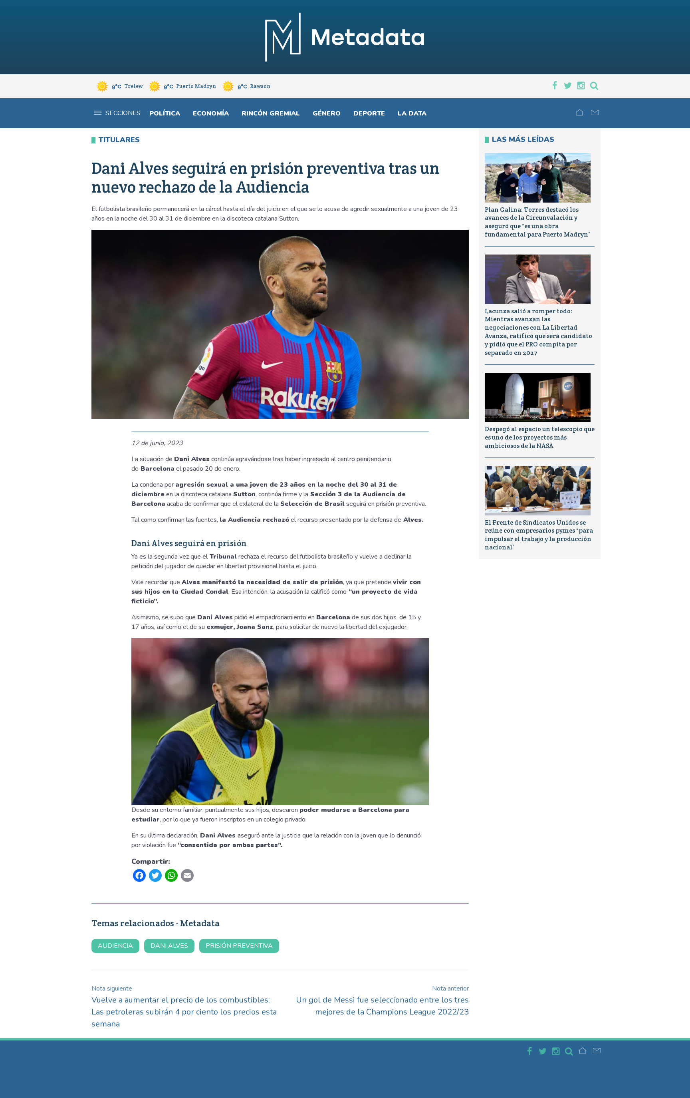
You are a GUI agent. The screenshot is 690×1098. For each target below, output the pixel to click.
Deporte (369, 113)
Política (164, 113)
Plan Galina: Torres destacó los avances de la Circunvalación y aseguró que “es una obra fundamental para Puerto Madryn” (538, 222)
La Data (412, 113)
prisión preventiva (239, 945)
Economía (211, 113)
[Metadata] (345, 37)
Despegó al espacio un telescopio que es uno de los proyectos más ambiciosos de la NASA (540, 437)
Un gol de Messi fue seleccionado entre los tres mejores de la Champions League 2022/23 (382, 1000)
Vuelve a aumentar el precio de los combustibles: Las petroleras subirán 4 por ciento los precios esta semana (184, 1006)
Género (327, 113)
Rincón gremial (271, 113)
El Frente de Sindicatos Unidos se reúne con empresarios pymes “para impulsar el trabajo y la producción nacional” (539, 534)
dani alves (169, 945)
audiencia (115, 945)
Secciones (123, 113)
